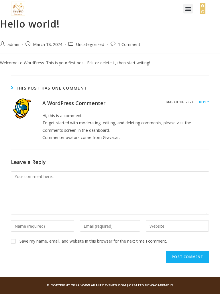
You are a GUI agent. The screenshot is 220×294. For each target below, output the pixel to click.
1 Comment (129, 44)
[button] (188, 8)
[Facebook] (202, 6)
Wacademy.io (161, 285)
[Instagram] (202, 11)
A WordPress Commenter (73, 103)
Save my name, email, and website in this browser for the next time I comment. (93, 241)
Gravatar (111, 137)
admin (13, 44)
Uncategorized (90, 44)
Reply (204, 102)
